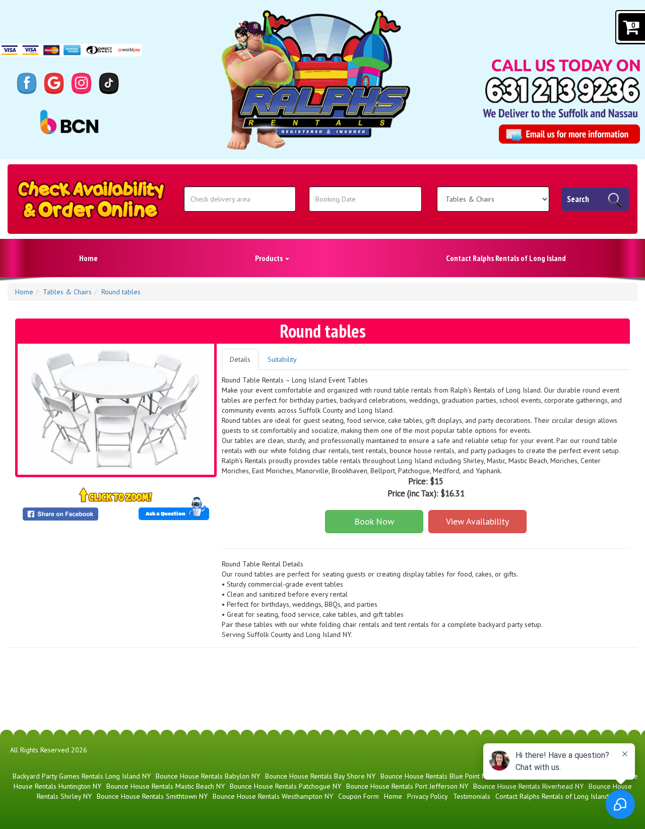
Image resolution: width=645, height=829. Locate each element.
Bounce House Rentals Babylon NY (208, 776)
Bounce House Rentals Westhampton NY (273, 796)
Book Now (374, 521)
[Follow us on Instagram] (81, 82)
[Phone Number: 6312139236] (562, 90)
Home (88, 258)
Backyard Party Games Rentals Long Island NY (82, 776)
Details (240, 359)
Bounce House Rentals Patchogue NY (285, 786)
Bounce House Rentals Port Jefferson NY (407, 786)
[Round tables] (116, 409)
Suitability (282, 359)
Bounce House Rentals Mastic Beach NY (165, 786)
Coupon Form (358, 796)
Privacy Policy (427, 796)
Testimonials (471, 796)
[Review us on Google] (54, 82)
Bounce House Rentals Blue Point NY (435, 776)
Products (269, 258)
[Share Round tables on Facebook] (67, 514)
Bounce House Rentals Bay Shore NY (320, 776)
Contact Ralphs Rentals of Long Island (506, 258)
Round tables (121, 291)
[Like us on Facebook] (27, 82)
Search (578, 199)
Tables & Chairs (67, 291)
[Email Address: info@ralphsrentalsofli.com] (569, 134)
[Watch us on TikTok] (109, 82)
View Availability (477, 521)
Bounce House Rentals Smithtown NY (152, 796)
